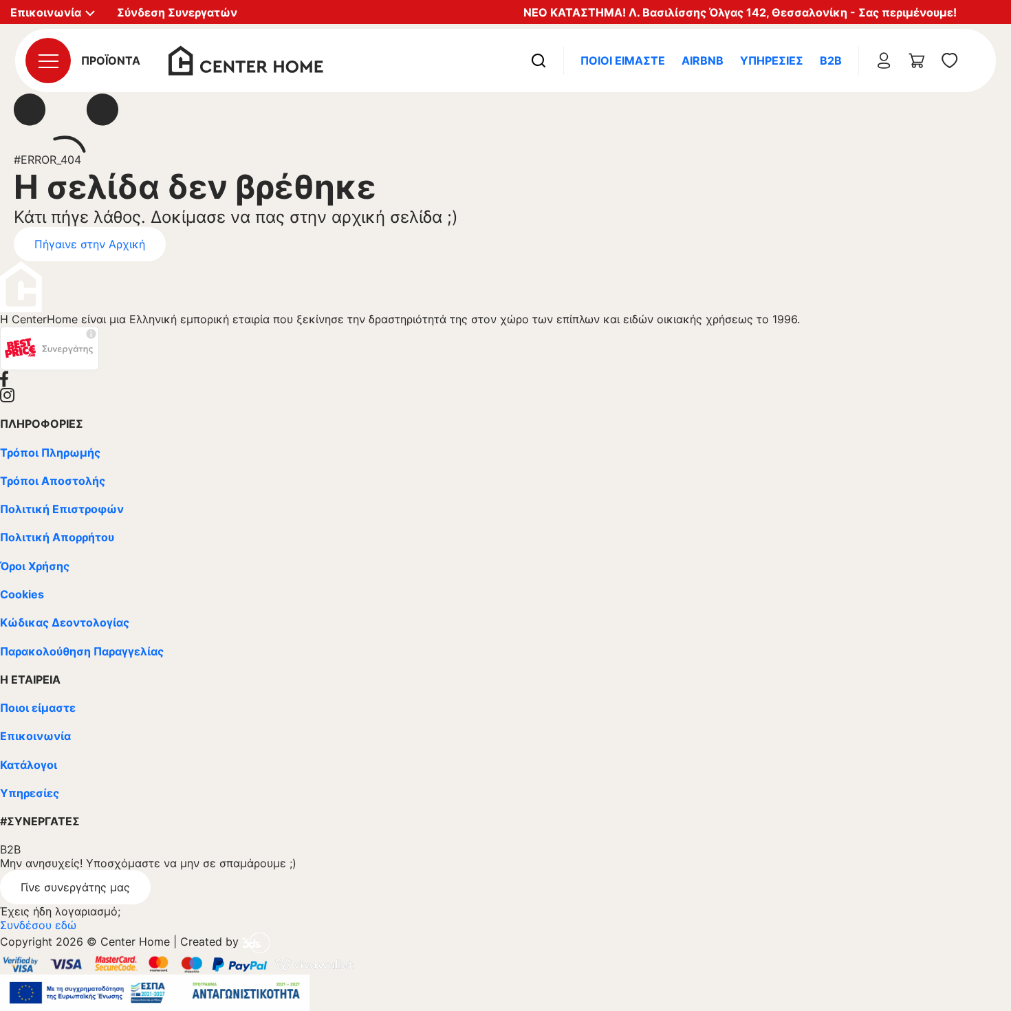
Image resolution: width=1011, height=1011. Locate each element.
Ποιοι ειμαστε (622, 60)
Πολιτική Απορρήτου (57, 537)
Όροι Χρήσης (34, 566)
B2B (831, 60)
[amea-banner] (154, 992)
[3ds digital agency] (256, 942)
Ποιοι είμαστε (38, 708)
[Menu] (48, 60)
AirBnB (703, 60)
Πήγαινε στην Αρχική (89, 244)
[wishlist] (950, 60)
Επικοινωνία (35, 736)
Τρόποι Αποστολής (52, 481)
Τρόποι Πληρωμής (50, 452)
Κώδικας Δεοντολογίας (64, 622)
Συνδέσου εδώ (38, 925)
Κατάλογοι (28, 765)
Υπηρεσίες (771, 60)
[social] (505, 379)
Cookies (22, 594)
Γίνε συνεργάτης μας (75, 887)
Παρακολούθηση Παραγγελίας (82, 651)
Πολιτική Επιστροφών (62, 509)
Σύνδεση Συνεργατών (177, 12)
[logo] (245, 59)
